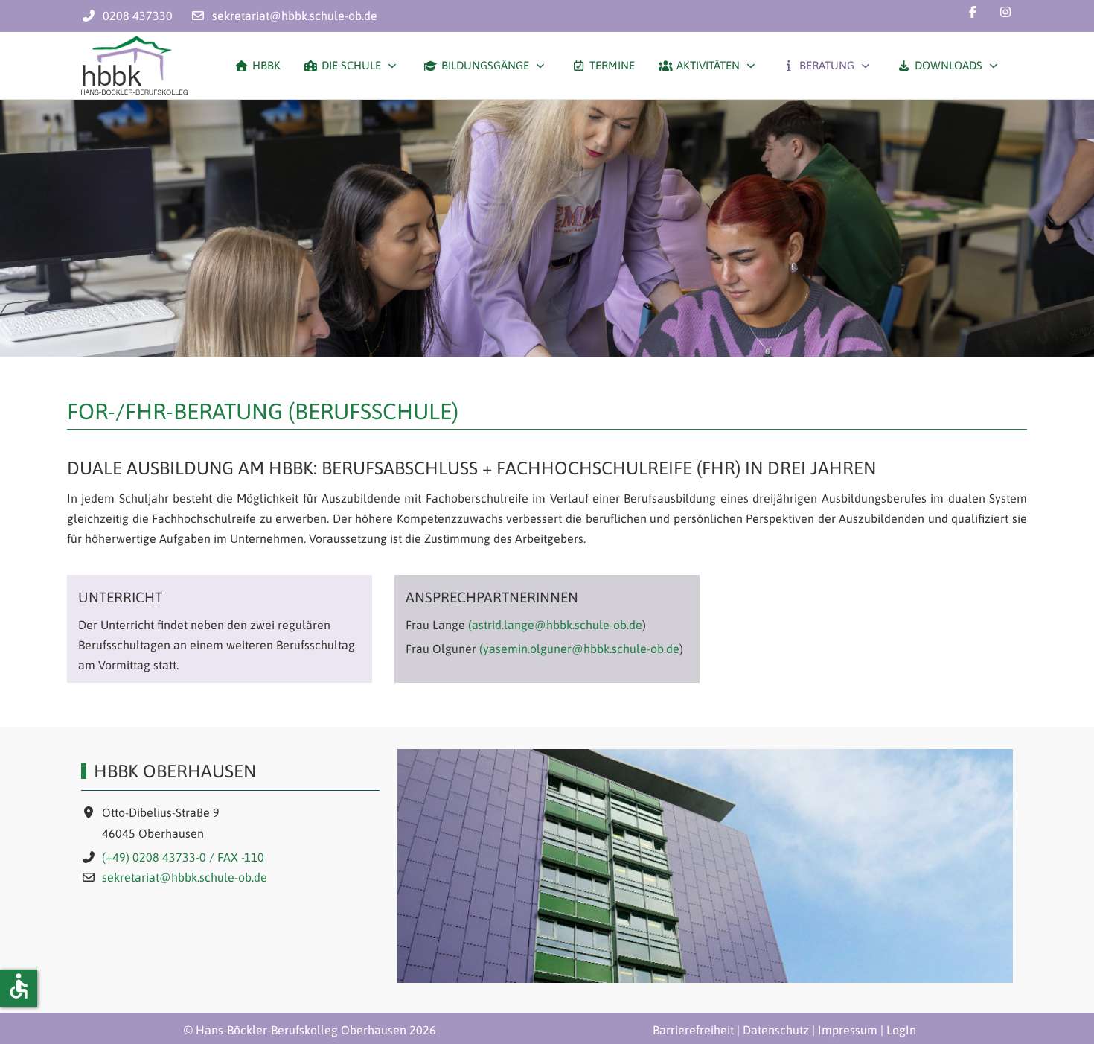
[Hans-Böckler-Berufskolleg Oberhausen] (134, 65)
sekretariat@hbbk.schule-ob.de (294, 15)
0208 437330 (138, 15)
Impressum (847, 1030)
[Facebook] (972, 12)
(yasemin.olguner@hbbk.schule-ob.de (579, 648)
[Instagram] (1005, 12)
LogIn (901, 1030)
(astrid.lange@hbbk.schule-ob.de (555, 624)
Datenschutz (776, 1030)
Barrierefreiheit (693, 1030)
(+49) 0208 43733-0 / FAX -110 (183, 857)
